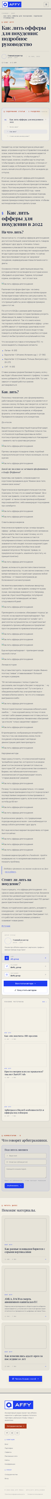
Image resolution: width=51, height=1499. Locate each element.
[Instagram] (12, 1433)
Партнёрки (9, 1448)
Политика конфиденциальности (15, 1494)
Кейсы (7, 1460)
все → (44, 1002)
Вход (6, 1478)
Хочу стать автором (26, 990)
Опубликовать (13, 1185)
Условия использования (35, 1494)
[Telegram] (7, 1433)
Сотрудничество (14, 1426)
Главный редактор (20, 940)
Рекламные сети (11, 1456)
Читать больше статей (25, 1379)
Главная (5, 13)
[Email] (17, 1433)
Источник (6, 926)
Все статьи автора (24, 983)
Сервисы (8, 1452)
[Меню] (46, 4)
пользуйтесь (10, 872)
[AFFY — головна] (11, 4)
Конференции (10, 1464)
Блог (13, 13)
